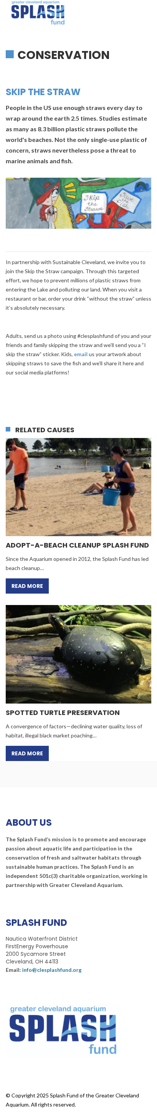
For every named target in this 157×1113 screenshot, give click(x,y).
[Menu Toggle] (147, 11)
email (81, 354)
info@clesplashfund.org (52, 970)
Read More (27, 586)
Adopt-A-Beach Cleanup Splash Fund (77, 545)
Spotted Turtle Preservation (63, 712)
